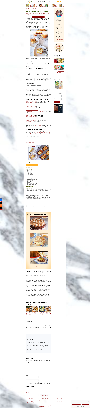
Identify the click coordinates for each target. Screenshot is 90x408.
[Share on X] (1, 203)
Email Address (56, 94)
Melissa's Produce (42, 132)
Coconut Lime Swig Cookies (31, 106)
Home (26, 8)
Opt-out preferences (77, 406)
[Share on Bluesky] (1, 200)
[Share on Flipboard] (1, 201)
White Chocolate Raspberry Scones (32, 122)
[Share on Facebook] (1, 198)
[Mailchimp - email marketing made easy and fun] (61, 102)
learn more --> (60, 39)
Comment (28, 362)
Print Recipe (33, 165)
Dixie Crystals (35, 132)
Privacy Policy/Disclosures (31, 400)
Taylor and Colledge (35, 133)
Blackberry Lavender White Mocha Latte (33, 101)
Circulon (30, 133)
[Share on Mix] (1, 205)
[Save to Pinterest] (1, 209)
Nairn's (42, 133)
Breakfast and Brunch (34, 8)
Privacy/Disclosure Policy (82, 406)
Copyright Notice (30, 402)
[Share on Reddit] (1, 206)
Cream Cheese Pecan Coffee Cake (38, 231)
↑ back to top (45, 395)
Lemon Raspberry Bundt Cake (31, 116)
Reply (49, 330)
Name (27, 375)
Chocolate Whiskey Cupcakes (31, 102)
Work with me (59, 401)
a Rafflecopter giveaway (30, 142)
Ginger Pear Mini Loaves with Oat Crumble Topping (35, 111)
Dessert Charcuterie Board (30, 107)
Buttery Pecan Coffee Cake (38, 266)
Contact (59, 400)
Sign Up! (40, 400)
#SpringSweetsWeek (37, 125)
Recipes (39, 1)
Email (27, 378)
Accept (80, 404)
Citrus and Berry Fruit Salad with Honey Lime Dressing (35, 103)
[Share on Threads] (1, 208)
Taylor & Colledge (42, 71)
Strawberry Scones (29, 121)
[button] (88, 401)
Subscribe (48, 1)
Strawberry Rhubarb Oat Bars (31, 120)
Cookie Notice (31, 401)
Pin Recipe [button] (45, 165)
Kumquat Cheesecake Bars (30, 115)
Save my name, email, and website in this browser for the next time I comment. (39, 384)
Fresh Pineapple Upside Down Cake (32, 110)
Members (43, 1)
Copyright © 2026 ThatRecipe (45, 406)
